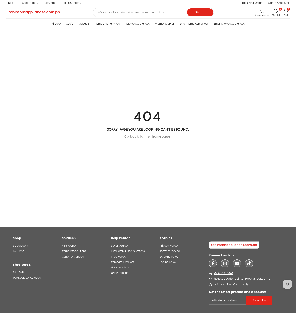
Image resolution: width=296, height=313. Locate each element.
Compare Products (122, 262)
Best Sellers (19, 272)
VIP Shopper (69, 245)
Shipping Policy (169, 256)
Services (50, 3)
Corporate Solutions (74, 251)
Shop (10, 3)
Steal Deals (28, 3)
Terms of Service (170, 251)
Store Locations (120, 267)
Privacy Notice (169, 245)
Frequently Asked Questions (128, 251)
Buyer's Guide (119, 245)
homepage (161, 136)
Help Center (71, 3)
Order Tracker (119, 273)
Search (200, 12)
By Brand (18, 251)
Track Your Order (251, 3)
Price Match (118, 256)
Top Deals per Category (27, 277)
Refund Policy (168, 262)
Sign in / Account (278, 3)
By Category (20, 245)
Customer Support (73, 256)
